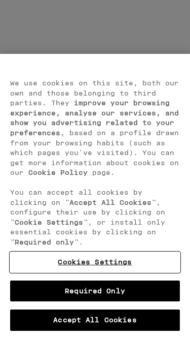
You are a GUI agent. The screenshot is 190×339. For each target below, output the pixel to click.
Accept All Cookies (94, 320)
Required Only (95, 291)
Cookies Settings (95, 262)
